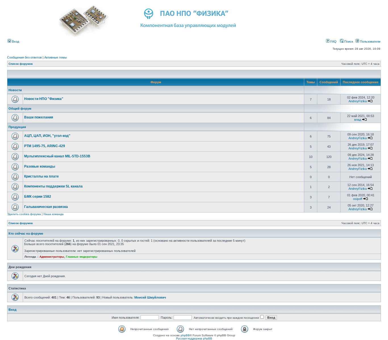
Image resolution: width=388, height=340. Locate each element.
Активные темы (55, 57)
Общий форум (20, 108)
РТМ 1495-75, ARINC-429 (44, 146)
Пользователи (369, 41)
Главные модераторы (81, 256)
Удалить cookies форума (24, 214)
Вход (15, 41)
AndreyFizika (358, 101)
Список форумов (21, 63)
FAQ (333, 41)
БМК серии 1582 (37, 197)
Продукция (17, 127)
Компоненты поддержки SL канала (53, 186)
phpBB (185, 335)
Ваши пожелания (38, 117)
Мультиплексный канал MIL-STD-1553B (57, 156)
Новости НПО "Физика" (43, 99)
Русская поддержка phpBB (194, 338)
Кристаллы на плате (41, 176)
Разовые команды (39, 166)
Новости (15, 90)
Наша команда (53, 214)
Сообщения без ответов (24, 57)
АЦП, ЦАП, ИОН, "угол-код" (47, 136)
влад (357, 119)
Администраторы (51, 256)
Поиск (348, 41)
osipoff (357, 199)
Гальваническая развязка (46, 207)
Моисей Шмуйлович (150, 297)
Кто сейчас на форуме (26, 233)
